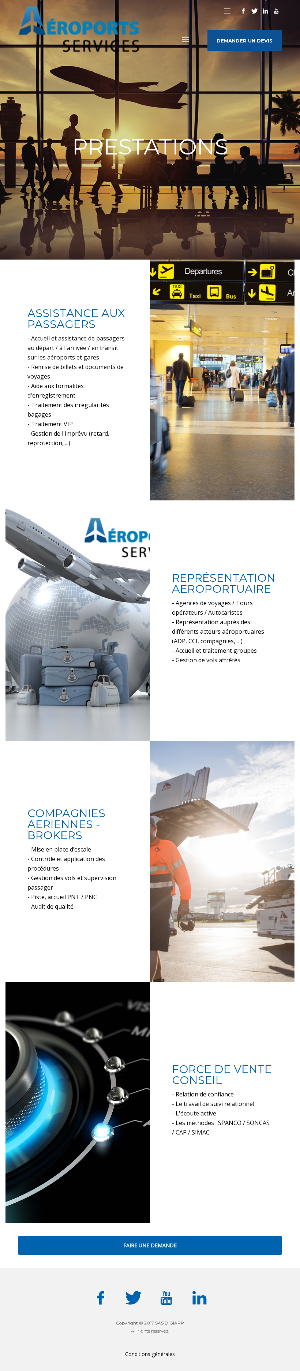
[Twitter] (254, 10)
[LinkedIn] (265, 10)
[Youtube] (276, 10)
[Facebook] (243, 10)
